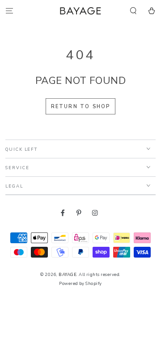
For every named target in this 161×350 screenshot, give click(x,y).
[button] (133, 10)
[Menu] (9, 10)
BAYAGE (67, 274)
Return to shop (80, 106)
